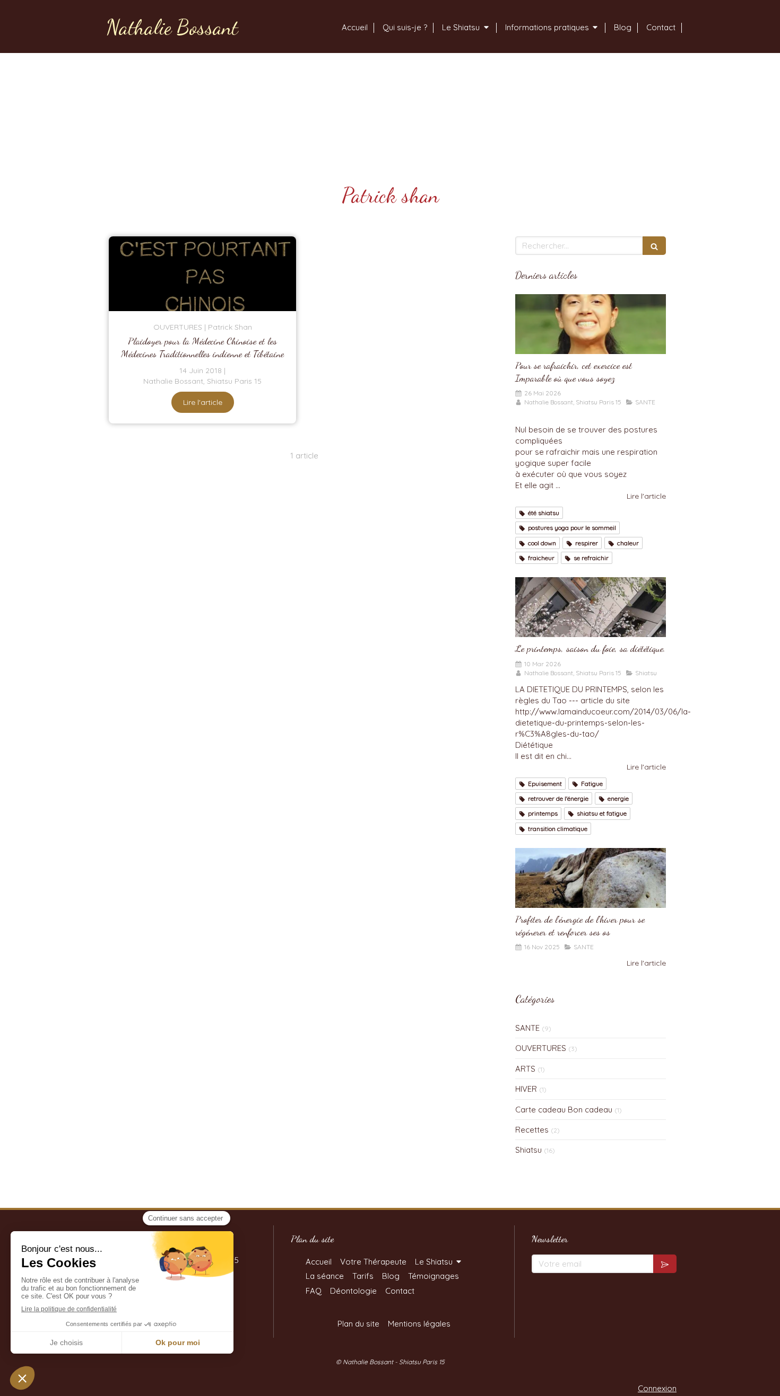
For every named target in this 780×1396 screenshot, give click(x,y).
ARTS (525, 1069)
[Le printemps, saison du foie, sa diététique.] (590, 607)
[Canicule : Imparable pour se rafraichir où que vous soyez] (590, 324)
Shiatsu (528, 1150)
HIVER (526, 1089)
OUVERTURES (540, 1048)
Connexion (657, 1388)
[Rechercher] (654, 245)
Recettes (532, 1130)
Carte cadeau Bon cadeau (563, 1110)
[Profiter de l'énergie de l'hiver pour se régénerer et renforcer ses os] (590, 878)
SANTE (527, 1028)
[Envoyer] (665, 1263)
